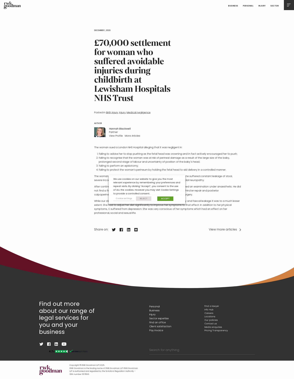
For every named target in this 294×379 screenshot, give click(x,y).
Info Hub (208, 310)
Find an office (157, 322)
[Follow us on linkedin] (56, 344)
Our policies (211, 320)
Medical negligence (139, 112)
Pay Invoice (156, 330)
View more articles (223, 229)
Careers (208, 313)
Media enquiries (213, 327)
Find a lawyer (211, 306)
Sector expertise (159, 318)
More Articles (132, 136)
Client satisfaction (160, 326)
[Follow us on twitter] (41, 344)
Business (233, 6)
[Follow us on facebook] (49, 344)
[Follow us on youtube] (64, 344)
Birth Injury (112, 112)
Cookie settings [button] (124, 199)
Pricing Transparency (216, 331)
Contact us (210, 324)
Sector (274, 6)
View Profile (116, 136)
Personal (248, 6)
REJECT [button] (143, 199)
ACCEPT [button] (165, 199)
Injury (262, 6)
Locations (209, 317)
